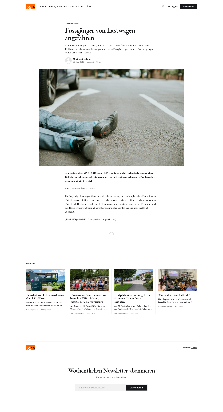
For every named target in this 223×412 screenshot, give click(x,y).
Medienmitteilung (81, 59)
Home (43, 6)
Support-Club (76, 6)
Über (88, 6)
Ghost (194, 347)
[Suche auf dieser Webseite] (163, 6)
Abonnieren (188, 6)
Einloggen (173, 6)
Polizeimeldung (72, 24)
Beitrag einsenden (58, 6)
